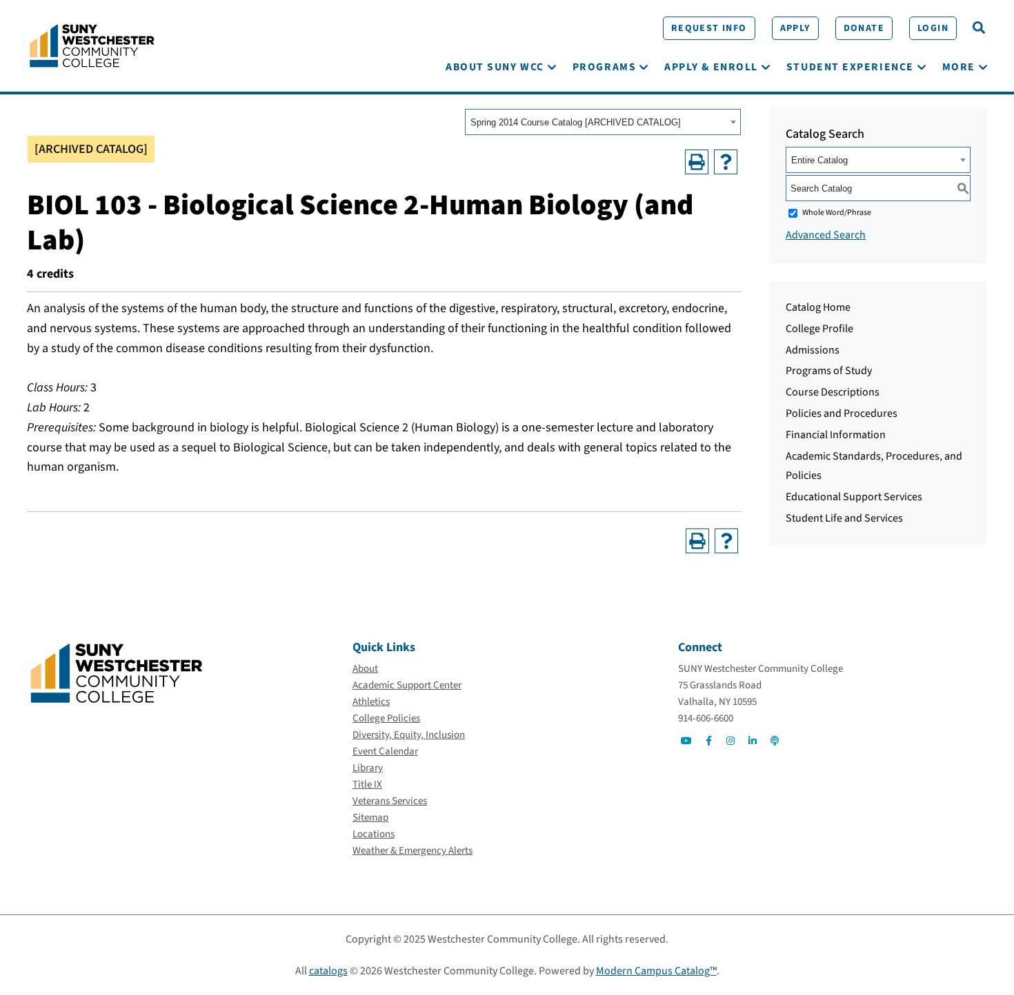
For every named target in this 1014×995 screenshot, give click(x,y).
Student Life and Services (844, 518)
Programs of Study (829, 370)
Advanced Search (826, 235)
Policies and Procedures (841, 413)
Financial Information (836, 434)
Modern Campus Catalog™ (656, 970)
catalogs (328, 970)
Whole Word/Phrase (836, 212)
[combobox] (603, 122)
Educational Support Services (854, 496)
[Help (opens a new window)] (725, 162)
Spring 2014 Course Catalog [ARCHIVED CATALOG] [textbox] (575, 122)
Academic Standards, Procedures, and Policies (874, 466)
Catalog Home (818, 307)
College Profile (819, 328)
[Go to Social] (686, 740)
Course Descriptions (832, 392)
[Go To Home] (92, 44)
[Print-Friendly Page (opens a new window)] (696, 162)
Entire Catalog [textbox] (819, 160)
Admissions (812, 350)
